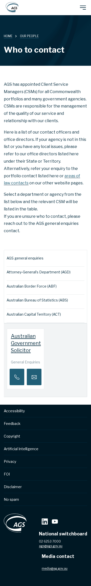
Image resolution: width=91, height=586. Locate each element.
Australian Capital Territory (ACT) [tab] (34, 314)
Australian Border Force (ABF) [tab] (32, 286)
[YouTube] (55, 522)
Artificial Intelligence (21, 449)
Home (8, 36)
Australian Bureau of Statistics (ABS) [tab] (37, 300)
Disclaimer (13, 487)
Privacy (10, 461)
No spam (11, 499)
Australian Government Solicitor (26, 343)
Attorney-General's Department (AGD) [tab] (39, 272)
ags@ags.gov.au (50, 546)
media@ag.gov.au (54, 568)
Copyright (12, 436)
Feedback (12, 423)
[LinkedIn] (45, 522)
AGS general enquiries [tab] (25, 258)
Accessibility (14, 411)
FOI (7, 474)
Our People (29, 36)
